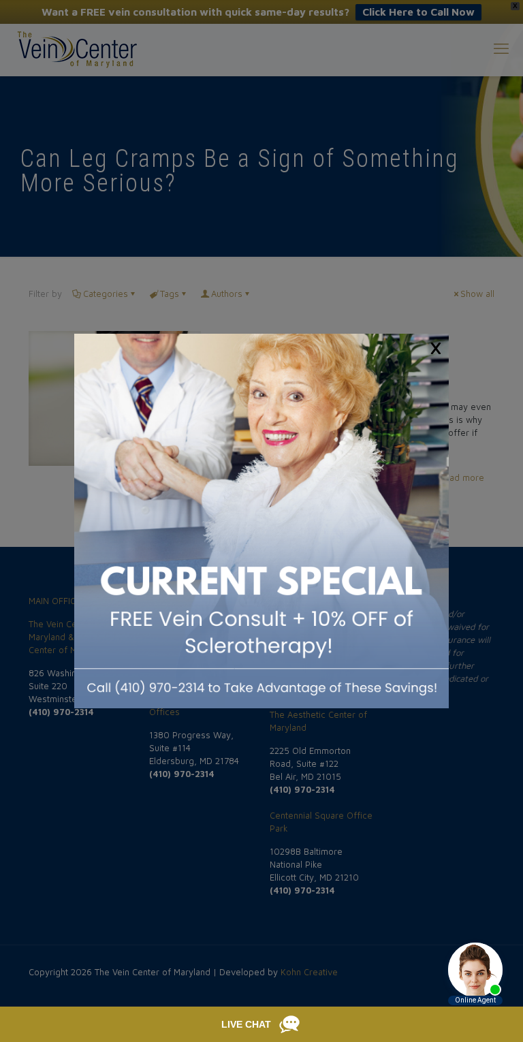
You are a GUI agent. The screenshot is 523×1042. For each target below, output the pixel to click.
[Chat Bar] (261, 1024)
